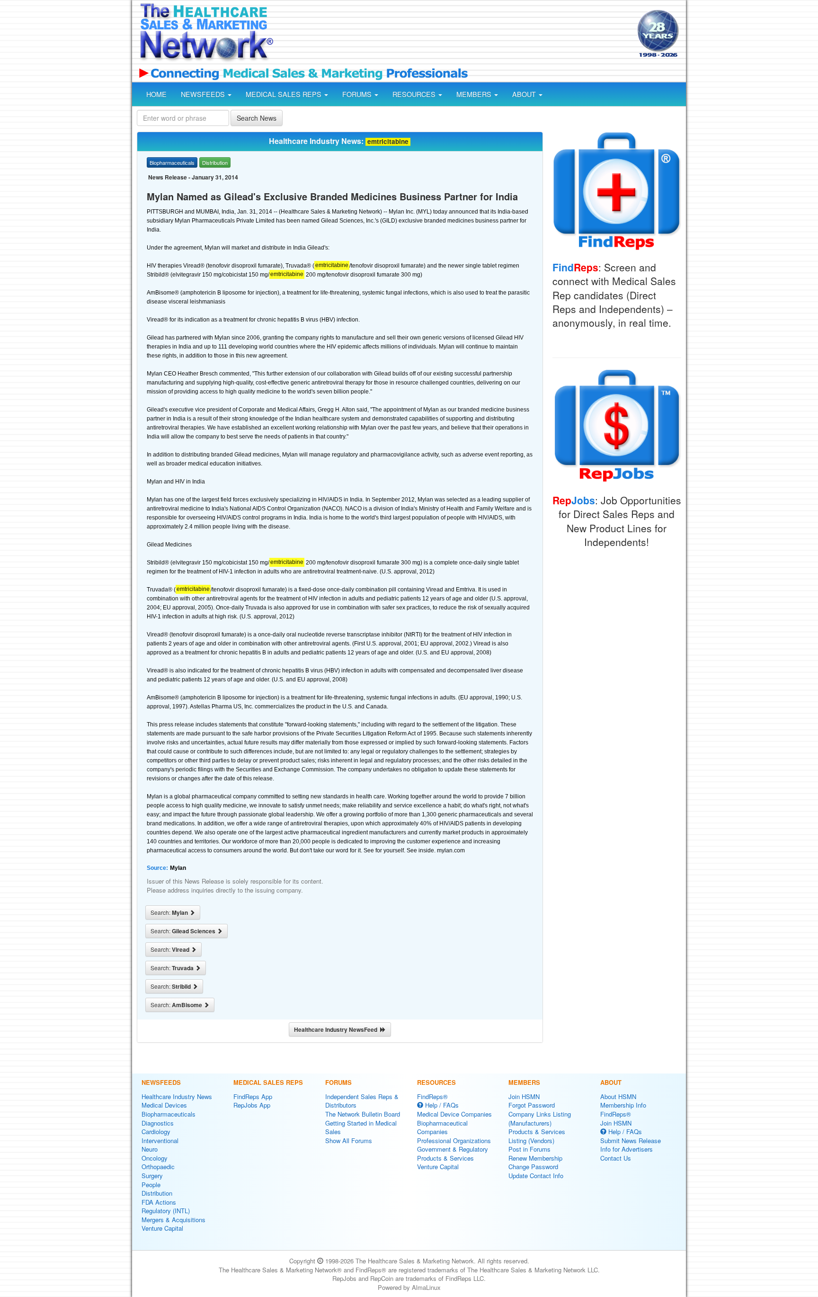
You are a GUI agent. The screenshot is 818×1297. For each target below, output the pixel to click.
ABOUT (525, 94)
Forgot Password (531, 1104)
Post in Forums (529, 1149)
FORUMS (357, 94)
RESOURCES (414, 94)
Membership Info (623, 1104)
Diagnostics (158, 1122)
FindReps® (432, 1096)
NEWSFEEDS (204, 94)
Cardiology (156, 1131)
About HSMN (618, 1096)
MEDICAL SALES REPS (284, 94)
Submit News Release (630, 1140)
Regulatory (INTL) (166, 1210)
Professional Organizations (454, 1140)
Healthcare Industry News (177, 1096)
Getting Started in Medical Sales (361, 1127)
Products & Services (445, 1158)
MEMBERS (474, 94)
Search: (170, 912)
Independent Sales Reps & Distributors (362, 1101)
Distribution (157, 1193)
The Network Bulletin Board (362, 1113)
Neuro (150, 1149)
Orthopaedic (158, 1166)
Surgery (152, 1175)
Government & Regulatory (452, 1149)
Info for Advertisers (626, 1149)
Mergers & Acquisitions (173, 1219)
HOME (156, 94)
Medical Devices (164, 1104)
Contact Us (615, 1158)
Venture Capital (162, 1228)
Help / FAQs (441, 1104)
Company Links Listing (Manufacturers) (539, 1118)
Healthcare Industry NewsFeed (337, 1029)
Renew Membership (535, 1158)
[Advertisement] (454, 34)
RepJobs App (251, 1104)
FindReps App (252, 1096)
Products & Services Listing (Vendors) (536, 1136)
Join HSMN (524, 1096)
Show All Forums (348, 1140)
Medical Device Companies (454, 1113)
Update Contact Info (535, 1175)
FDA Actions (159, 1202)
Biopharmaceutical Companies (442, 1127)
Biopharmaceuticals (169, 1113)
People (151, 1184)
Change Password (533, 1166)
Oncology (155, 1158)
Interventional (160, 1140)
